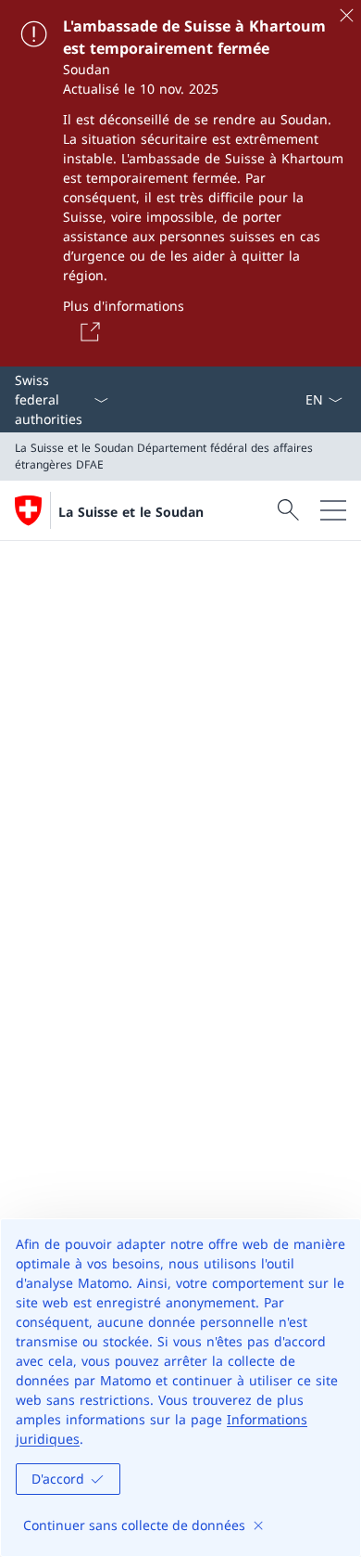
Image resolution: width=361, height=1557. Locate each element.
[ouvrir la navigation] (333, 510)
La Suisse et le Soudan (131, 512)
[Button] (87, 331)
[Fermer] (346, 15)
